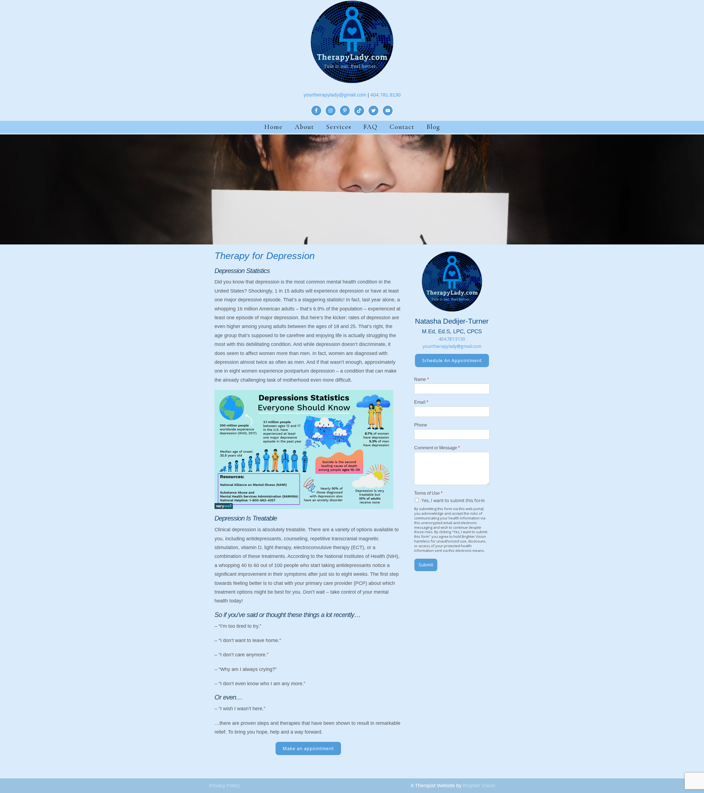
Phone (420, 425)
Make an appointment (308, 748)
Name (421, 379)
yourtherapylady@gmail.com (335, 95)
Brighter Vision (479, 785)
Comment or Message (437, 447)
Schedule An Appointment (452, 360)
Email (421, 402)
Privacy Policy (224, 785)
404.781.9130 (385, 95)
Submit (426, 565)
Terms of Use (428, 493)
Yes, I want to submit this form (453, 500)
